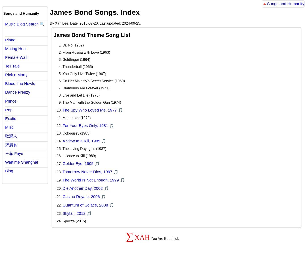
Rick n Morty (16, 75)
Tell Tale (12, 66)
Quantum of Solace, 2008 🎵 (88, 205)
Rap (9, 110)
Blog (9, 171)
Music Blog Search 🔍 (25, 24)
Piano (10, 40)
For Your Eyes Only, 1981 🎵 (88, 125)
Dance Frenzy (17, 92)
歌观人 (11, 136)
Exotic (10, 118)
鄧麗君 (11, 145)
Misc (9, 127)
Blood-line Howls (20, 83)
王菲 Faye (14, 153)
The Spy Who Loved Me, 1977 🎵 (93, 110)
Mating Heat (16, 48)
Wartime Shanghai (21, 162)
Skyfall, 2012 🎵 (77, 213)
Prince (11, 101)
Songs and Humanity (285, 4)
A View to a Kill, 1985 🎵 (84, 141)
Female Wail (16, 57)
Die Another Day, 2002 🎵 (86, 188)
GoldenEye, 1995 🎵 (81, 163)
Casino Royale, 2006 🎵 (84, 196)
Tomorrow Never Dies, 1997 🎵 (90, 172)
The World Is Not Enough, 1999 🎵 (94, 180)
